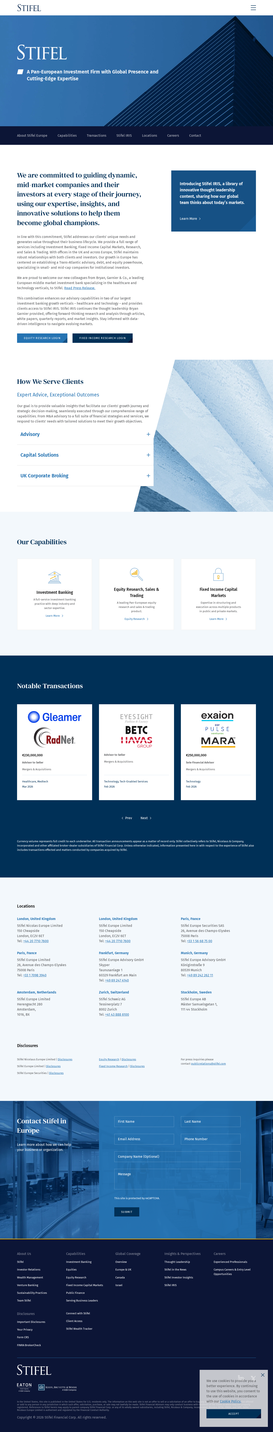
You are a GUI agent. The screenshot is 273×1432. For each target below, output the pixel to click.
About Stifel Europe (32, 136)
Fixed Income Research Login (102, 338)
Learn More (188, 219)
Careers (173, 136)
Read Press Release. (79, 288)
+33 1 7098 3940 (34, 975)
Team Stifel (24, 1300)
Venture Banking (27, 1285)
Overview (121, 1261)
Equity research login (42, 338)
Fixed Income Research (113, 1066)
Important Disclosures (31, 1321)
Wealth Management (30, 1277)
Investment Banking (78, 1261)
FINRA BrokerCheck (29, 1345)
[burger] (253, 7)
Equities (71, 1269)
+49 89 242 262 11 (200, 975)
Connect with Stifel (78, 1313)
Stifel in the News (175, 1269)
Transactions (96, 136)
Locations (149, 136)
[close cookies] (262, 1375)
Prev (128, 818)
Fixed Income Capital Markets (84, 1285)
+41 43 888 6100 (117, 1014)
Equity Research (109, 1059)
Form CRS (23, 1337)
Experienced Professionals (230, 1261)
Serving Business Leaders (82, 1300)
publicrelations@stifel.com (208, 1063)
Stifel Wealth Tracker (79, 1328)
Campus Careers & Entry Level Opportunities (232, 1271)
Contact (195, 136)
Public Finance (75, 1292)
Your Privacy (24, 1329)
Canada (120, 1277)
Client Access (74, 1321)
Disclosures (65, 1059)
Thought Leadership (177, 1261)
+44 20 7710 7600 (36, 941)
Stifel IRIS (124, 136)
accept (233, 1413)
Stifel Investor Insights (178, 1277)
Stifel (20, 1261)
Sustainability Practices (32, 1292)
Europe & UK (123, 1269)
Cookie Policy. (230, 1401)
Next (144, 818)
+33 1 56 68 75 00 (199, 941)
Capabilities (67, 136)
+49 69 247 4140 (117, 980)
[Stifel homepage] (29, 7)
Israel (118, 1285)
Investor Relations (28, 1269)
